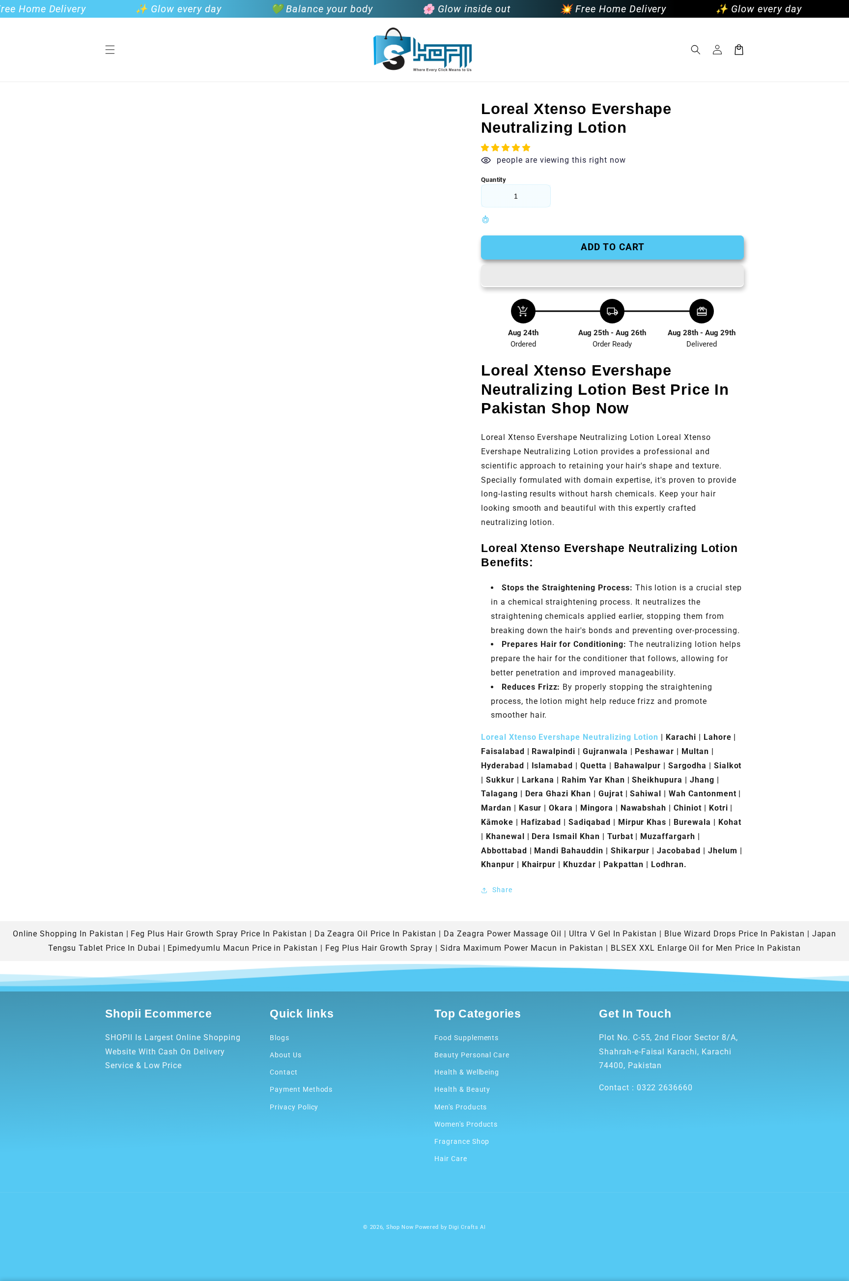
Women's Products (466, 1124)
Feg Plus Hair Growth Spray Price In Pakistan (219, 933)
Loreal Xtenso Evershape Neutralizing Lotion (569, 737)
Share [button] (502, 890)
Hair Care (450, 1159)
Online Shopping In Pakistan (68, 933)
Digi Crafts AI (467, 1227)
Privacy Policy (294, 1107)
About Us (286, 1055)
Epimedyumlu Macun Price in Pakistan (243, 948)
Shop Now (400, 1227)
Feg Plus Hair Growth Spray (379, 948)
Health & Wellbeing (466, 1072)
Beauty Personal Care (471, 1055)
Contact (284, 1072)
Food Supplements (466, 1038)
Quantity (493, 179)
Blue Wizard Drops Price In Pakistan (734, 933)
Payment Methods (301, 1089)
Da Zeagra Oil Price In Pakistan (375, 933)
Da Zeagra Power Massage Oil (503, 933)
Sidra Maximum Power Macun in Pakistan (522, 948)
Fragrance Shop (461, 1141)
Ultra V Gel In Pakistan (613, 933)
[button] (110, 49)
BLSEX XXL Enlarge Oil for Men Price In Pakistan (706, 948)
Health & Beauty (462, 1089)
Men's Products (460, 1107)
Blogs (279, 1038)
